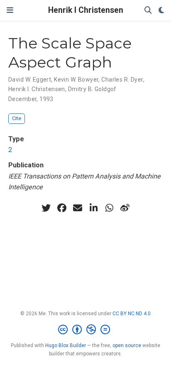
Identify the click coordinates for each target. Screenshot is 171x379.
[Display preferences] (161, 10)
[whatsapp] (109, 208)
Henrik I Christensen (85, 10)
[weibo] (125, 208)
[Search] (148, 10)
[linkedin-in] (93, 208)
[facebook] (62, 208)
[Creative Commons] (85, 329)
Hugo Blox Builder (65, 345)
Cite (16, 118)
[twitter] (46, 208)
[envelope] (77, 208)
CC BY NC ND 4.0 (131, 313)
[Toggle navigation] (10, 10)
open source (126, 345)
